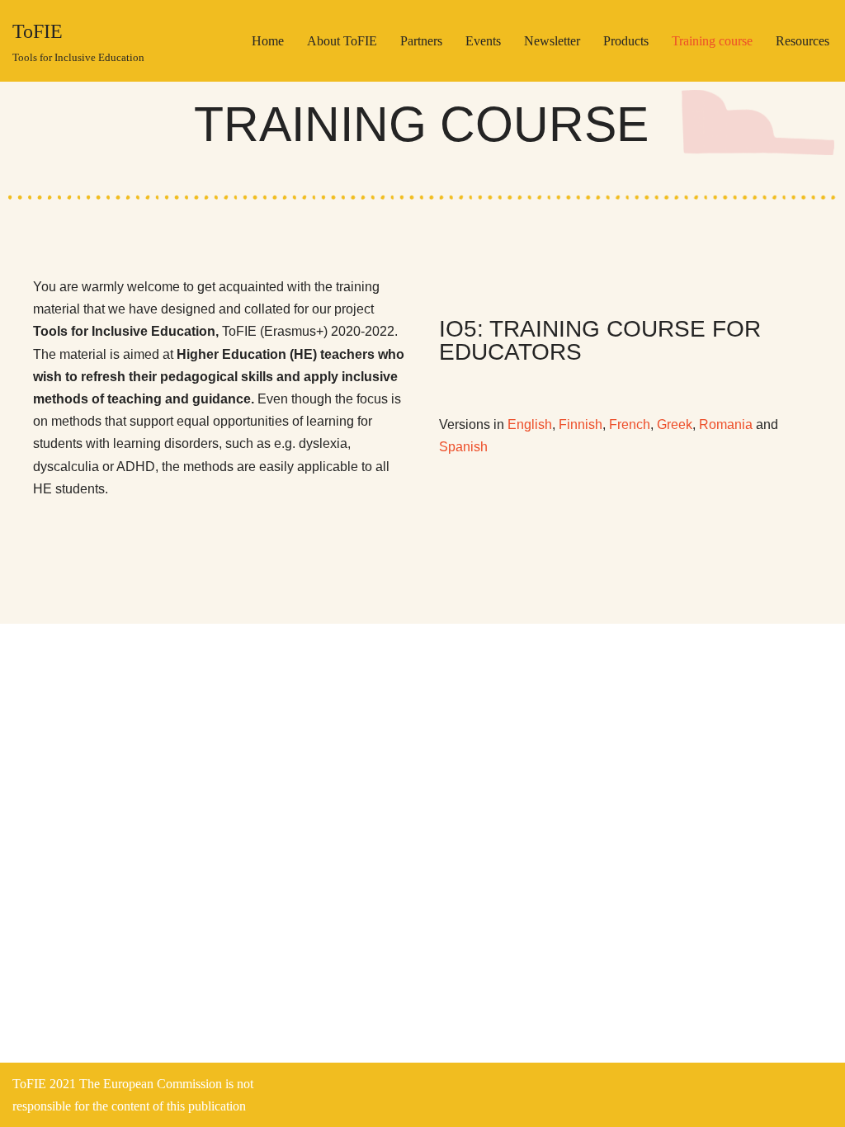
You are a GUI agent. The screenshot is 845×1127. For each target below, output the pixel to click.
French (629, 424)
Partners (421, 41)
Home (268, 41)
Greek (674, 424)
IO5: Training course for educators (600, 340)
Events (483, 41)
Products (626, 41)
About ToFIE (342, 41)
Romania (726, 424)
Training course (712, 41)
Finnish (580, 424)
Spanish (463, 447)
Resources (802, 41)
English (529, 424)
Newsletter (552, 41)
